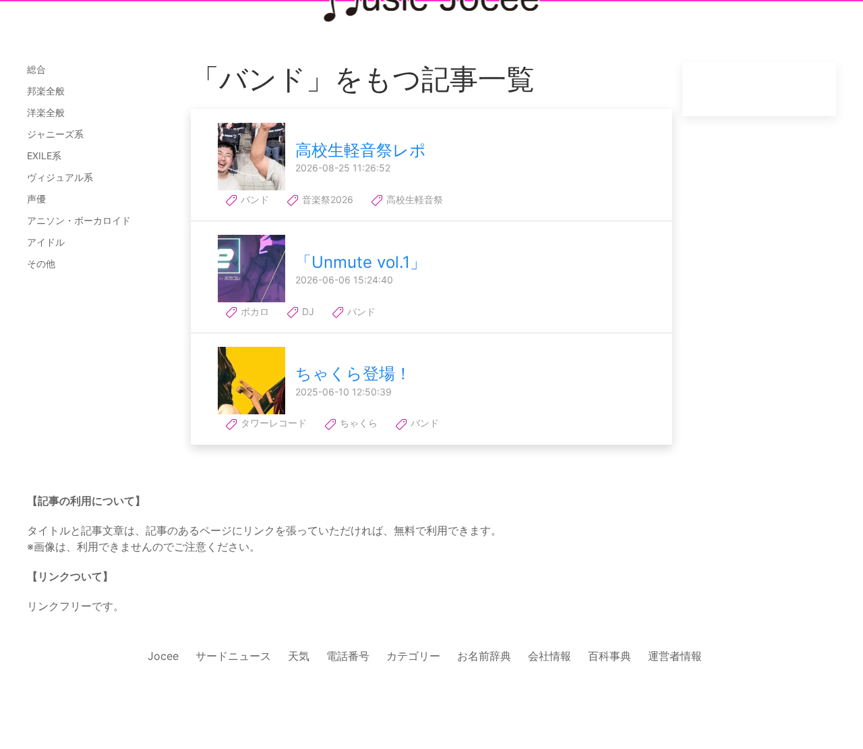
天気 (298, 656)
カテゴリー (413, 656)
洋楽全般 (46, 112)
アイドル (46, 242)
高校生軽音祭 (413, 199)
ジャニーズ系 (55, 134)
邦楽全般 (46, 90)
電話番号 (347, 656)
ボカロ (253, 311)
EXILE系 (44, 155)
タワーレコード (272, 422)
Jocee (163, 656)
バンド (253, 199)
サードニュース (233, 656)
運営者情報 (675, 656)
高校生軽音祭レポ (360, 150)
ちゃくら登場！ (353, 373)
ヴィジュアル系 (60, 177)
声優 (36, 198)
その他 (41, 263)
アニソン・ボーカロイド (79, 220)
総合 (36, 69)
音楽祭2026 (326, 199)
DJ (306, 311)
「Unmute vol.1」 (360, 262)
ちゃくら (357, 422)
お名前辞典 (484, 656)
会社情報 (549, 656)
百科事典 (609, 656)
